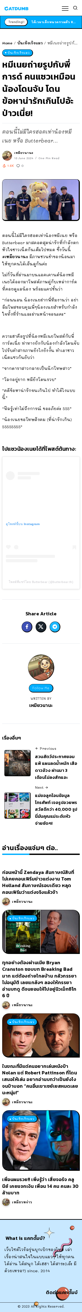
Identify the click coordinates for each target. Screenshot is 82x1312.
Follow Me (40, 688)
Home (7, 43)
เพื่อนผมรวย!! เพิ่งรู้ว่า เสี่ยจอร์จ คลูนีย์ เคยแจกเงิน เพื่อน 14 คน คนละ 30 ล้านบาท (40, 1186)
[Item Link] (40, 931)
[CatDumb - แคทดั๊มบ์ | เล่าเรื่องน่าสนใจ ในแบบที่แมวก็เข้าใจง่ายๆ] (16, 7)
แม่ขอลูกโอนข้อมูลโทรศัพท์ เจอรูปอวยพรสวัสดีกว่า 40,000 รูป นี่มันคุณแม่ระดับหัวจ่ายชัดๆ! (56, 809)
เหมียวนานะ (23, 153)
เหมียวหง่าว (22, 1202)
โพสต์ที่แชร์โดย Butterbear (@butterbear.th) (41, 582)
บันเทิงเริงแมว (30, 43)
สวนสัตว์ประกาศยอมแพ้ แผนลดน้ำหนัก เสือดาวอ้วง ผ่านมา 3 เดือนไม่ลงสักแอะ (56, 767)
